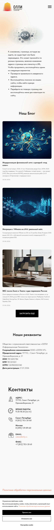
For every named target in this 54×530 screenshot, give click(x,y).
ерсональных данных (42, 506)
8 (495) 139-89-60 (23, 428)
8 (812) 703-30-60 (24, 420)
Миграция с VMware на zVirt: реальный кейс (23, 229)
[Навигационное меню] (49, 7)
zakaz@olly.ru (21, 437)
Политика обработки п (27, 506)
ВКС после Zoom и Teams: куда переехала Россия (25, 291)
